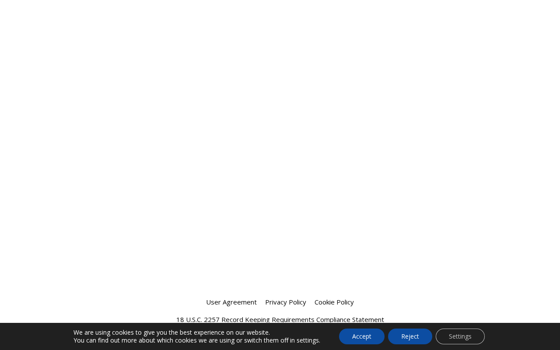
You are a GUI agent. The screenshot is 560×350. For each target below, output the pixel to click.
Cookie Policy (334, 302)
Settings (460, 336)
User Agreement (231, 302)
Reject (410, 336)
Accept (361, 336)
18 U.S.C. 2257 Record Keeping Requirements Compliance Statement (280, 319)
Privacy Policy (285, 302)
